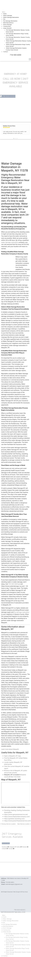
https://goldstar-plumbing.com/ (14, 819)
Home (4, 14)
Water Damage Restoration (11, 17)
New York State (15, 777)
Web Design (16, 892)
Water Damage (7, 15)
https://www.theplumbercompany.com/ (17, 816)
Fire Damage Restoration (10, 21)
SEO (22, 892)
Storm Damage (7, 24)
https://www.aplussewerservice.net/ (16, 814)
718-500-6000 (15, 55)
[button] (15, 12)
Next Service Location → (24, 824)
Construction (7, 26)
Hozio (26, 892)
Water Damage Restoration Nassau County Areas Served (18, 946)
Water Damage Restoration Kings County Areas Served (17, 949)
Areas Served (7, 28)
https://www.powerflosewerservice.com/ (17, 821)
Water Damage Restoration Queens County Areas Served (16, 49)
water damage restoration (9, 242)
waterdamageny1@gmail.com (13, 884)
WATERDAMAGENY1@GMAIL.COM (13, 912)
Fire (4, 19)
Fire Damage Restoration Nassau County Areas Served (17, 934)
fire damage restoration (21, 612)
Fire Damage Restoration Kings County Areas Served (17, 938)
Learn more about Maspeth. (10, 749)
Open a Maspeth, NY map (12, 756)
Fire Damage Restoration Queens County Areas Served (17, 942)
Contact (5, 52)
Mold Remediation (8, 23)
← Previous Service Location (8, 824)
